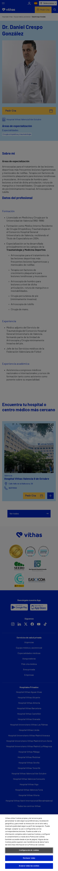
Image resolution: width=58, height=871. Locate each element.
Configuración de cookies (29, 850)
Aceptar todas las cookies (29, 866)
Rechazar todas (29, 858)
